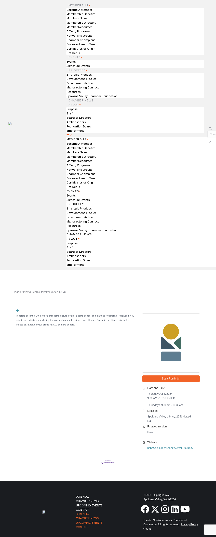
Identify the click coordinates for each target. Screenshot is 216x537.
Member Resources (79, 27)
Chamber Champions (80, 40)
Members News (76, 18)
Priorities (77, 70)
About (74, 104)
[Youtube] (185, 509)
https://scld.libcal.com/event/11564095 (170, 448)
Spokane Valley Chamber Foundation (91, 96)
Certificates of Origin (80, 48)
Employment (75, 130)
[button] (135, 135)
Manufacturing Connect (82, 87)
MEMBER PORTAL (54, 273)
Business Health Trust (81, 44)
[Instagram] (165, 509)
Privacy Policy (189, 524)
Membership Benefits (80, 14)
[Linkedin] (175, 509)
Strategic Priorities (79, 74)
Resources (73, 92)
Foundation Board (78, 126)
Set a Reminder (171, 378)
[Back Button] (17, 311)
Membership (79, 5)
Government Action (79, 83)
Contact (82, 509)
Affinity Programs (78, 31)
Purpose (72, 109)
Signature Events (78, 66)
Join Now (82, 496)
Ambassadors (76, 122)
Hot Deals (73, 53)
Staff (70, 113)
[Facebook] (145, 509)
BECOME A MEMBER (162, 273)
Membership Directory (81, 22)
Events (75, 57)
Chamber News (81, 100)
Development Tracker (81, 79)
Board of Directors (78, 117)
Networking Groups (79, 35)
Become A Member (79, 9)
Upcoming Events (89, 505)
